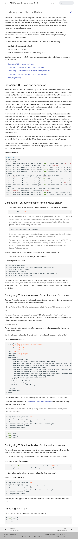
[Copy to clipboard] (70, 157)
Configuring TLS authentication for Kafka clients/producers (29, 71)
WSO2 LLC (54, 535)
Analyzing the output (15, 77)
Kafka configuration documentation (39, 401)
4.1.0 (53, 3)
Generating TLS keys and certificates (21, 64)
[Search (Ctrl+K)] (66, 3)
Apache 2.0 (61, 537)
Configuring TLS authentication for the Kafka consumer (27, 74)
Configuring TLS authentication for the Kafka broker (26, 67)
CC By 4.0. (37, 537)
